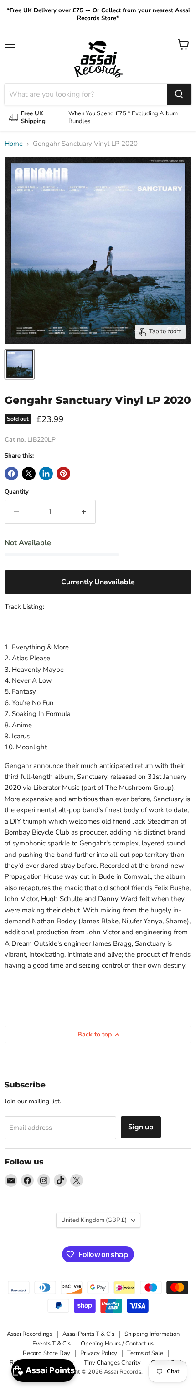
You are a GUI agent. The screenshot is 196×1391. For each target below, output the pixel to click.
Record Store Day (46, 1353)
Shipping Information (152, 1334)
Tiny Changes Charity (112, 1363)
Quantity (17, 492)
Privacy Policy (98, 1353)
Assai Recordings (29, 1334)
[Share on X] (29, 473)
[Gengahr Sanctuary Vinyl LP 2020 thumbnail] (19, 364)
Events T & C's (51, 1343)
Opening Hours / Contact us (117, 1343)
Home (14, 144)
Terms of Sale (145, 1353)
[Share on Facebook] (11, 473)
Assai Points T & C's (88, 1334)
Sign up (141, 1127)
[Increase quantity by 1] (84, 512)
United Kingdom (94, 1220)
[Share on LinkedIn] (46, 473)
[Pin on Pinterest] (63, 473)
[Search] (179, 94)
